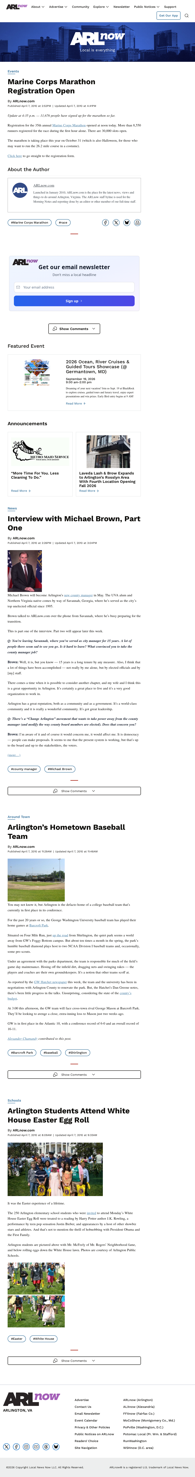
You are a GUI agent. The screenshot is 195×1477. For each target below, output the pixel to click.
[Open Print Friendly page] (137, 222)
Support (170, 7)
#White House (43, 1339)
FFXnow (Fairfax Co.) (138, 1413)
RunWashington (135, 1441)
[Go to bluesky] (56, 1446)
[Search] (186, 15)
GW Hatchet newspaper (50, 982)
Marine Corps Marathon (69, 125)
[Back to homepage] (16, 7)
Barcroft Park (38, 925)
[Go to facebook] (16, 1446)
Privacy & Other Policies (92, 1427)
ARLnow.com (24, 101)
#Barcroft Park (22, 1052)
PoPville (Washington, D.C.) (143, 1427)
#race (63, 222)
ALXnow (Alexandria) (139, 1407)
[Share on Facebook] (105, 222)
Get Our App (168, 15)
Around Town (19, 817)
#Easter (16, 1339)
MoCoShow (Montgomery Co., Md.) (149, 1420)
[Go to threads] (46, 1446)
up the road (60, 935)
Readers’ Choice (86, 1441)
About (35, 7)
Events (13, 71)
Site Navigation (86, 1448)
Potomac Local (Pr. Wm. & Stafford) (150, 1434)
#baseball (51, 1052)
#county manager (24, 769)
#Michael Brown (60, 769)
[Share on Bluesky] (126, 222)
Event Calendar (86, 1420)
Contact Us (83, 1407)
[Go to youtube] (36, 1446)
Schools (14, 1100)
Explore (99, 7)
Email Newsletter (87, 1413)
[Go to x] (6, 1446)
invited (91, 1212)
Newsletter (121, 7)
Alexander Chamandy (23, 1038)
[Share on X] (116, 222)
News (12, 508)
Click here (15, 155)
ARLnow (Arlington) (138, 1400)
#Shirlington (78, 1052)
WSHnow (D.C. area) (138, 1448)
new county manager (78, 595)
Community (80, 7)
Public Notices (144, 7)
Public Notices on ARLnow (94, 1434)
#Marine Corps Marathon (29, 222)
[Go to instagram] (26, 1446)
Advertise (56, 7)
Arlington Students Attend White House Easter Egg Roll (69, 1115)
